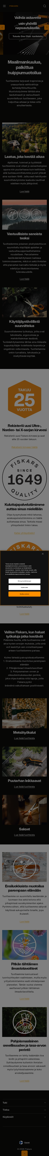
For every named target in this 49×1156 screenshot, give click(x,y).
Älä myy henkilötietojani (24, 581)
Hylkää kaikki (24, 587)
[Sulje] (43, 554)
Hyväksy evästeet (24, 594)
